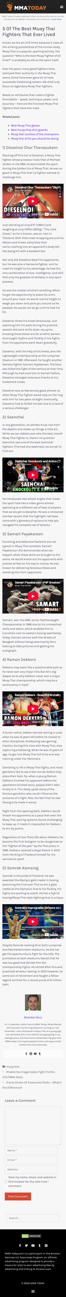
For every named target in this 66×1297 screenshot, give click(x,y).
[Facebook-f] (20, 1245)
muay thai (13, 1066)
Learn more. (56, 19)
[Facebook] (26, 1054)
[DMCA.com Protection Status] (31, 1237)
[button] (61, 6)
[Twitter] (26, 1245)
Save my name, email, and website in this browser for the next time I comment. (32, 1181)
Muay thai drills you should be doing (34, 138)
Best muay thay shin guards (29, 130)
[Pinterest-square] (46, 1245)
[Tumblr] (39, 1054)
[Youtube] (35, 1054)
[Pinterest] (30, 1054)
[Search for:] (33, 1218)
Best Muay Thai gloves (25, 125)
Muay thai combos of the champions (35, 134)
